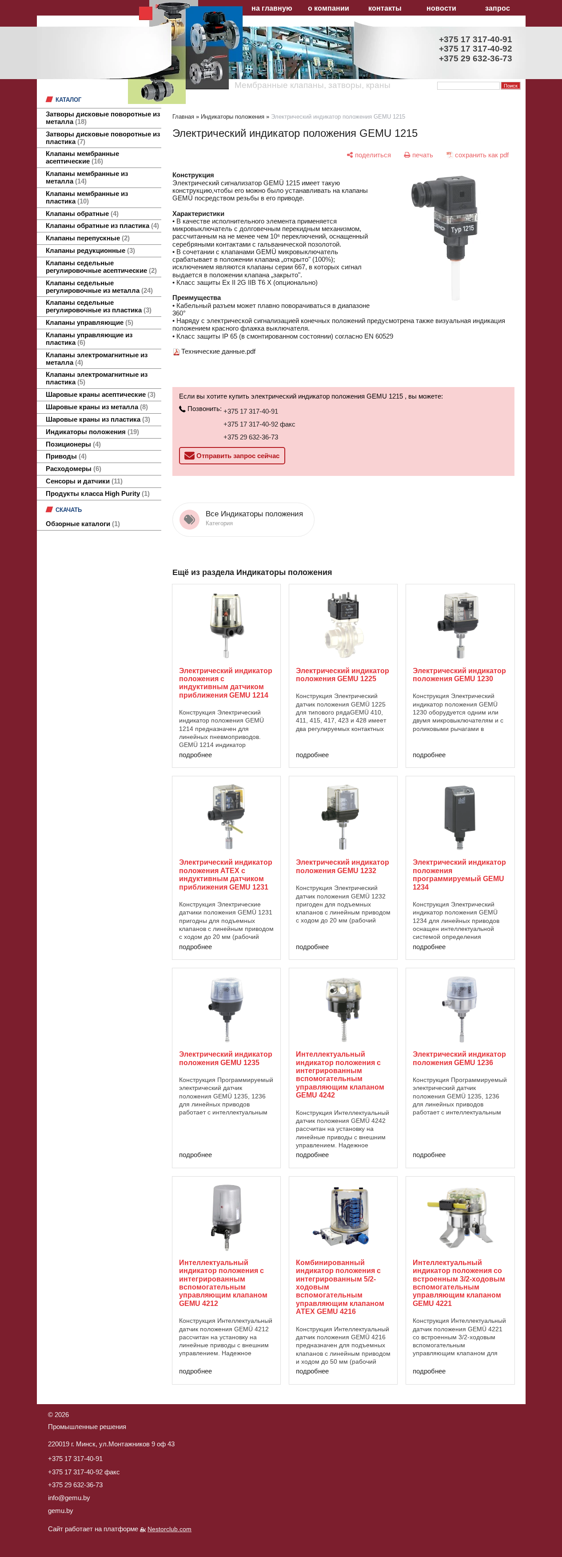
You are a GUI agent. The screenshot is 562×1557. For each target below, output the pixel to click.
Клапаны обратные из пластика (101, 225)
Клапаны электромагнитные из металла (96, 358)
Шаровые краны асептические (99, 394)
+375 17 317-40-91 (250, 411)
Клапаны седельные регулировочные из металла (98, 286)
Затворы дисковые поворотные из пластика (103, 138)
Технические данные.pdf (218, 351)
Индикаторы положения (91, 431)
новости (441, 8)
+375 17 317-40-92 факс (259, 424)
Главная (183, 116)
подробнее (195, 755)
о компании (328, 8)
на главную (271, 8)
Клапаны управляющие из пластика (89, 338)
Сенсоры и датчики (83, 481)
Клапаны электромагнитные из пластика (96, 378)
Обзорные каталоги (82, 523)
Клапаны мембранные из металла (87, 177)
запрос (497, 8)
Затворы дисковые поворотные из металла (103, 118)
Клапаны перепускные (87, 238)
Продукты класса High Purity (96, 493)
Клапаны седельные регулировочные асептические (100, 267)
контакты (385, 8)
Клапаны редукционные (89, 250)
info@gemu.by (69, 1497)
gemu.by (60, 1510)
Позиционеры (72, 444)
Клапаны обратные (81, 213)
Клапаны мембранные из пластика (87, 197)
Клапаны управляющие (88, 322)
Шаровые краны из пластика (97, 419)
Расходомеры (72, 468)
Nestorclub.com (169, 1529)
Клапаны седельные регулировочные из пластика (97, 306)
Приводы (65, 456)
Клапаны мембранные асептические (82, 157)
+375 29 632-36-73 (250, 437)
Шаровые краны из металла (96, 407)
